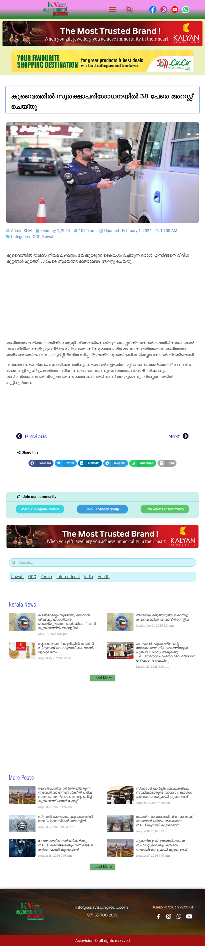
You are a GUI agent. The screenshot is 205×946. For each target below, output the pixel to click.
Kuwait (48, 236)
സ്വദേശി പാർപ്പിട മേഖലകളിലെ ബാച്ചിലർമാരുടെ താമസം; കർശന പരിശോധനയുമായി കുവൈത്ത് (164, 792)
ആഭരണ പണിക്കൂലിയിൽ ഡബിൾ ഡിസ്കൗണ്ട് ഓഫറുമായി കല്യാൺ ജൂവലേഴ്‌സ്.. (66, 647)
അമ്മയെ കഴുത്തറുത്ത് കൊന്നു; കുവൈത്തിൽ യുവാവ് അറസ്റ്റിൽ (163, 617)
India (88, 576)
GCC (36, 236)
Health (104, 576)
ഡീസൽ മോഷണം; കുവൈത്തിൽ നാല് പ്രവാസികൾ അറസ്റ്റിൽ (65, 818)
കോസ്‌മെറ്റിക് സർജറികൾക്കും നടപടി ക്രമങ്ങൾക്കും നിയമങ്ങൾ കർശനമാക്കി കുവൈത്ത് (65, 845)
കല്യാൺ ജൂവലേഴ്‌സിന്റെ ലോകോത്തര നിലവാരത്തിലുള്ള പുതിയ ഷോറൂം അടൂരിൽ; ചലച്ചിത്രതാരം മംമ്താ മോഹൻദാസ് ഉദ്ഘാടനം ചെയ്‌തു (165, 652)
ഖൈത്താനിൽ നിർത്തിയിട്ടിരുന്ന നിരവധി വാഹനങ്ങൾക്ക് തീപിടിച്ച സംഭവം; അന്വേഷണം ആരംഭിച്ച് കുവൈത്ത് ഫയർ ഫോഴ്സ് (65, 794)
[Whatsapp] (179, 916)
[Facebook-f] (158, 916)
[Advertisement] (102, 303)
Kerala (46, 576)
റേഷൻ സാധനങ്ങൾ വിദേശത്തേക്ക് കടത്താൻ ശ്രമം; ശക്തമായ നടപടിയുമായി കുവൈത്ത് (164, 820)
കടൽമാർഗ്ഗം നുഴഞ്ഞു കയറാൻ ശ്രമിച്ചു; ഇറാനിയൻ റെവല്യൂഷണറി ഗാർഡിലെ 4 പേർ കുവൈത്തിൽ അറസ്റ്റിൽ (67, 621)
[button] (112, 9)
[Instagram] (168, 916)
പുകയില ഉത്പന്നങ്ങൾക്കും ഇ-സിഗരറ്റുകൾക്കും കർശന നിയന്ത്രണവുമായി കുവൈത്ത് (161, 845)
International (68, 576)
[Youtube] (189, 916)
